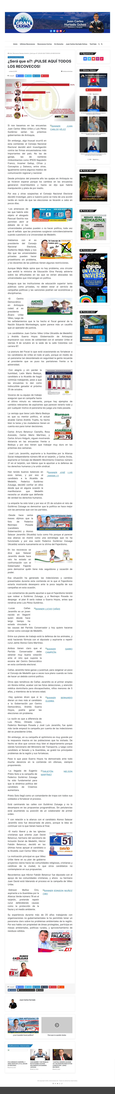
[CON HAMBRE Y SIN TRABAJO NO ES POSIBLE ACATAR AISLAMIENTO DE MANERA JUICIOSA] (40, 1054)
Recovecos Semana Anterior (21, 53)
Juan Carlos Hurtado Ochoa (76, 44)
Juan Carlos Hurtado (27, 1000)
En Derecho (58, 44)
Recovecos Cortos (44, 44)
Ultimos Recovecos (27, 44)
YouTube (93, 44)
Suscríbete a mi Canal (94, 90)
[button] (96, 94)
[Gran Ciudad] (57, 22)
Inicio (15, 44)
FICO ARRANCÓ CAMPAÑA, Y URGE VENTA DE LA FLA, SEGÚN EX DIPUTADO (17, 1063)
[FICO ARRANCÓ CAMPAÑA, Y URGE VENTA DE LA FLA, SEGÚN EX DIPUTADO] (17, 1054)
